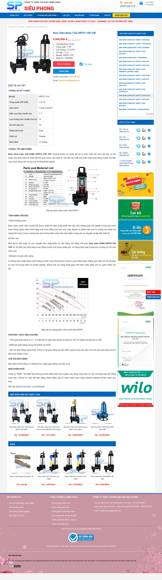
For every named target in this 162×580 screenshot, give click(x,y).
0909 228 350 (124, 147)
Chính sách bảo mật (60, 524)
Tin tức (66, 15)
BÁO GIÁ (151, 292)
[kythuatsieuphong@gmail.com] (144, 162)
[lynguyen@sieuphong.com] (144, 130)
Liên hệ (107, 15)
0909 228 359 (124, 139)
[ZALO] (149, 131)
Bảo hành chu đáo (16, 515)
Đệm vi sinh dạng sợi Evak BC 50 (21, 476)
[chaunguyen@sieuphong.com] (144, 146)
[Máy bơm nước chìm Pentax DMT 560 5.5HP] (102, 411)
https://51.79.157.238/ (8, 576)
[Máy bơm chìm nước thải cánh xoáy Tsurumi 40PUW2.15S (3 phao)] (49, 411)
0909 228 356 (124, 155)
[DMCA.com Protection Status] (14, 566)
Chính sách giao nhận (61, 507)
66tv (1, 574)
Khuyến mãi (79, 15)
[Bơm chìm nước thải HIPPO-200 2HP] (102, 461)
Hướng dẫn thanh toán (61, 503)
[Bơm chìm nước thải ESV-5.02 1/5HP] (75, 461)
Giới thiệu (28, 15)
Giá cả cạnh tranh (16, 507)
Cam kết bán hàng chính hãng (21, 503)
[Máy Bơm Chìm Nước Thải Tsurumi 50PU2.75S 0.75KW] (75, 411)
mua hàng (64, 64)
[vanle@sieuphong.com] (144, 138)
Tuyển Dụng (94, 15)
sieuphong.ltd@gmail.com (69, 80)
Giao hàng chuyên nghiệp (19, 511)
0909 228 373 (153, 297)
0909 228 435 (124, 165)
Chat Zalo (64, 71)
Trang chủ (14, 15)
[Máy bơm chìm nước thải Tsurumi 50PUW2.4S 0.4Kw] (22, 411)
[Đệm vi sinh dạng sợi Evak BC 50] (22, 461)
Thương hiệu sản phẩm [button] (47, 15)
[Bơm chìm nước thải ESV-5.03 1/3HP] (49, 461)
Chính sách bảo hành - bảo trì (64, 520)
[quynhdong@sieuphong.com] (144, 154)
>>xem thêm (149, 114)
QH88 (2, 579)
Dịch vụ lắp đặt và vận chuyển (64, 515)
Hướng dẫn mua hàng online (63, 511)
